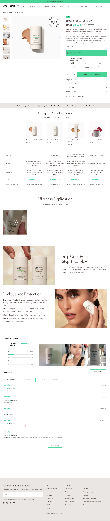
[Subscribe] (40, 494)
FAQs (84, 505)
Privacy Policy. (32, 499)
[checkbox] (55, 380)
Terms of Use (23, 499)
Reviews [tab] (8, 372)
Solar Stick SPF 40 (52, 140)
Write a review (98, 371)
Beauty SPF (50, 498)
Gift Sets (49, 505)
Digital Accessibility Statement (92, 502)
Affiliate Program (70, 498)
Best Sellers (50, 492)
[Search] (97, 6)
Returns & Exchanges (89, 498)
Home (4, 13)
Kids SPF (49, 502)
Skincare (49, 495)
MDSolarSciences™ (56, 514)
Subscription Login (88, 492)
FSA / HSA (68, 505)
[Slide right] (59, 38)
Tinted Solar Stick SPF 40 (34, 140)
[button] (20, 351)
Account (85, 495)
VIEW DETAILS (34, 149)
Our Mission (68, 489)
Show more (55, 445)
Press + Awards (69, 502)
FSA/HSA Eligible (52, 489)
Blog (66, 492)
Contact (85, 489)
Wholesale (68, 495)
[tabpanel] (55, 413)
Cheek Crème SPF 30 (95, 140)
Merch (48, 508)
